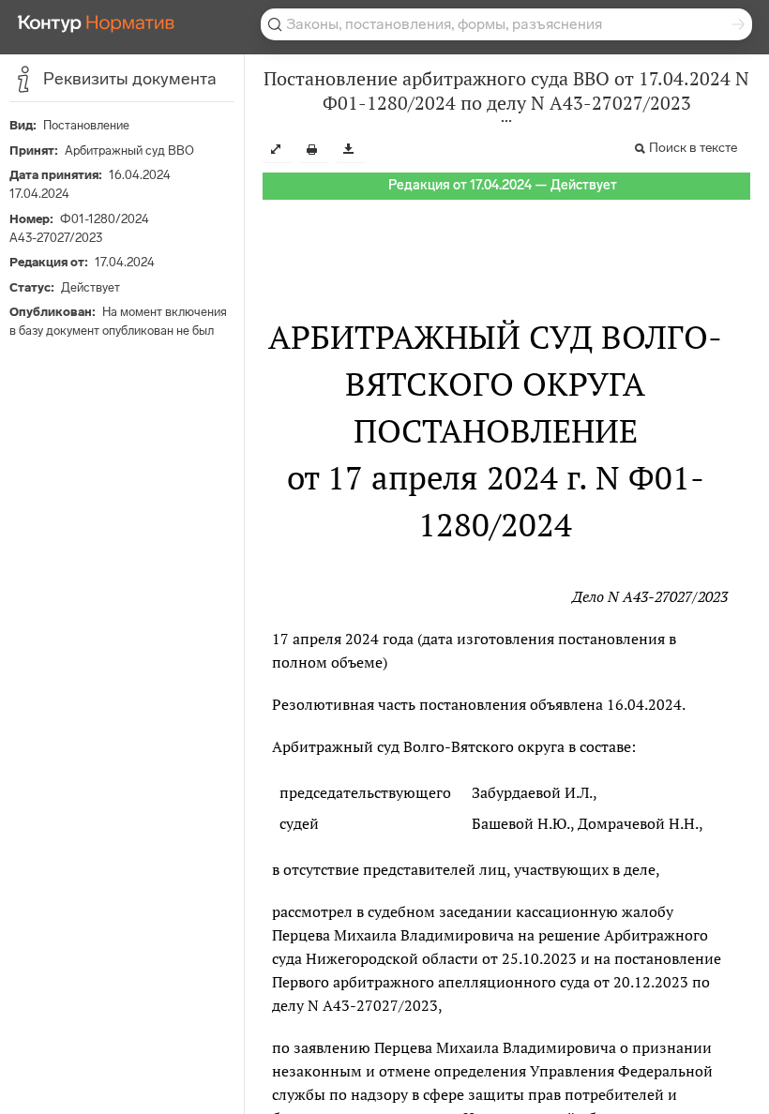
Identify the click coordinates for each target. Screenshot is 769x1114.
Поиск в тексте (693, 148)
